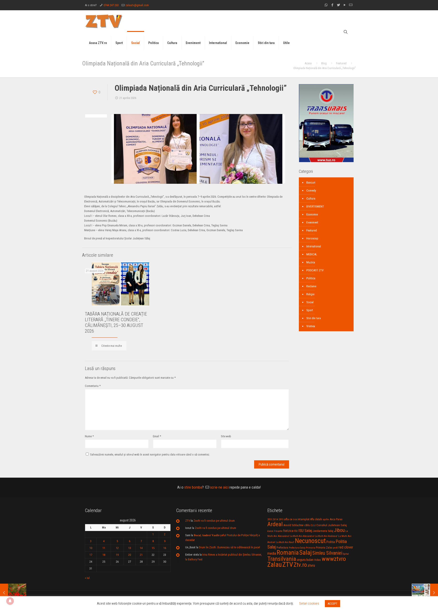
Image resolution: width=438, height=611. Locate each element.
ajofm (326, 519)
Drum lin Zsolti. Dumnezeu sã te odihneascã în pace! (229, 547)
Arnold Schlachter (293, 525)
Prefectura (282, 547)
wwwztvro (334, 558)
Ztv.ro (300, 564)
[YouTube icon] (344, 5)
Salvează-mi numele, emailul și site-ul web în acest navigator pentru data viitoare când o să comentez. (150, 454)
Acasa (308, 63)
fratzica (288, 531)
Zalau (274, 564)
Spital (346, 553)
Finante (278, 531)
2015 (281, 519)
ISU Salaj (305, 530)
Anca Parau (336, 519)
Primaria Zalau (324, 547)
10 (90, 548)
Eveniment (312, 222)
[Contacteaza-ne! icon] (350, 5)
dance (270, 531)
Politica (310, 278)
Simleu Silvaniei (327, 553)
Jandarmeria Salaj (323, 531)
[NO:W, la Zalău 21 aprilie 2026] (13, 593)
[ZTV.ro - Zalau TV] (104, 21)
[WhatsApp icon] (326, 5)
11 (103, 548)
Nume (89, 436)
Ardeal (275, 524)
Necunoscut (310, 541)
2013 (269, 519)
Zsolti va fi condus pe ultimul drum (214, 520)
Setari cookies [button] (309, 603)
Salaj (305, 552)
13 (129, 548)
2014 (275, 519)
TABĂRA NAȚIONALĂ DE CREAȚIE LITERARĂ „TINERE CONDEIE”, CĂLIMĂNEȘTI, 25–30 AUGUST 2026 (116, 322)
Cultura (310, 198)
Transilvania (281, 558)
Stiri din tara (313, 318)
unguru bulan (305, 560)
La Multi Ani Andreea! (326, 536)
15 (153, 548)
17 (90, 555)
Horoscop (312, 238)
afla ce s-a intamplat (297, 519)
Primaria (310, 547)
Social (310, 302)
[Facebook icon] (332, 5)
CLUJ (313, 525)
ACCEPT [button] (332, 603)
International (313, 246)
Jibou (339, 530)
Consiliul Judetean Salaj (331, 525)
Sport (309, 310)
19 (117, 555)
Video (317, 560)
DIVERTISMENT (315, 206)
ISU (296, 531)
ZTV (187, 520)
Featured (341, 63)
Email (157, 436)
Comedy (311, 190)
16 (164, 548)
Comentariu (93, 386)
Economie (312, 214)
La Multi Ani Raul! (285, 542)
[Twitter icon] (338, 5)
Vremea (310, 326)
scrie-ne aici (219, 487)
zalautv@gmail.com (137, 5)
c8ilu (307, 525)
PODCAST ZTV (314, 270)
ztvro (311, 565)
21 (141, 555)
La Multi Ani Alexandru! (302, 536)
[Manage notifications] (10, 601)
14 (141, 548)
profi (335, 547)
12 (117, 548)
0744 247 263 (111, 5)
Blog (324, 63)
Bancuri (310, 182)
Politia (330, 542)
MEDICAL (311, 254)
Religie (310, 294)
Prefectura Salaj (297, 547)
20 (129, 555)
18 (103, 555)
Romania (288, 552)
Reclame (311, 286)
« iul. (87, 578)
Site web (226, 436)
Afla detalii (316, 519)
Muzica (310, 262)
